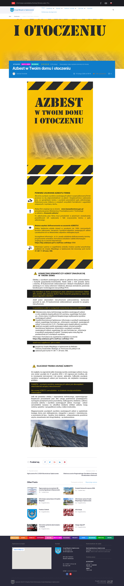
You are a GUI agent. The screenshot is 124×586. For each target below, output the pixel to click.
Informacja (78, 509)
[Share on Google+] (55, 462)
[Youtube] (106, 3)
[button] (50, 8)
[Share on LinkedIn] (60, 462)
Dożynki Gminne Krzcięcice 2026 (85, 488)
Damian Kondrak (22, 74)
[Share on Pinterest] (65, 462)
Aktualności (16, 64)
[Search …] (113, 10)
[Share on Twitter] (50, 462)
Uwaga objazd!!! (80, 525)
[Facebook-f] (101, 3)
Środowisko (17, 16)
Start (10, 16)
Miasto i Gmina (26, 64)
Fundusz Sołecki (44, 509)
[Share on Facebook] (45, 462)
